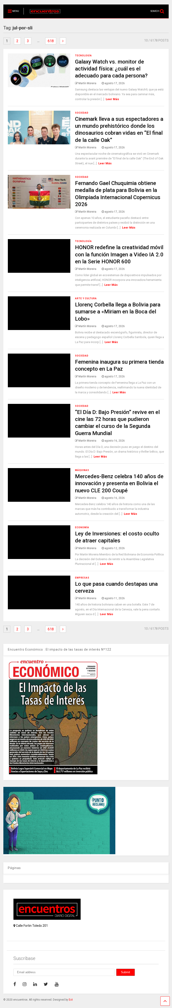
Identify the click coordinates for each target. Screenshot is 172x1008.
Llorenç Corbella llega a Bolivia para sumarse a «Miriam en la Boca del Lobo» (117, 312)
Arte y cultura (86, 298)
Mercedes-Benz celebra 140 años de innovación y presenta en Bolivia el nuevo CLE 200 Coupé (119, 483)
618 (51, 41)
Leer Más (112, 99)
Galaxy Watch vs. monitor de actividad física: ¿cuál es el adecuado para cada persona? (111, 69)
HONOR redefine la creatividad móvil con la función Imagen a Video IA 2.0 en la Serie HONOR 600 (119, 254)
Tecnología (83, 55)
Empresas (82, 578)
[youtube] (56, 984)
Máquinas (82, 470)
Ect (71, 999)
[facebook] (14, 984)
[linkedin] (35, 984)
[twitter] (46, 984)
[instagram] (24, 984)
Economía (82, 527)
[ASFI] (59, 853)
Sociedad (81, 113)
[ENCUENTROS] (43, 14)
